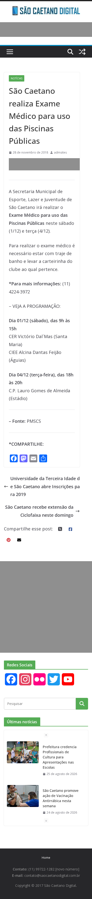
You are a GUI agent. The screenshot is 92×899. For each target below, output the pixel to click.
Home (46, 858)
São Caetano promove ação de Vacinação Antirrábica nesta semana (61, 798)
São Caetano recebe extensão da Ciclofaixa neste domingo (39, 511)
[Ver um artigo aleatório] (82, 52)
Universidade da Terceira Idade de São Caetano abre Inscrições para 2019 (45, 486)
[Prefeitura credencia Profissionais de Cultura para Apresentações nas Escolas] (23, 752)
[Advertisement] (50, 164)
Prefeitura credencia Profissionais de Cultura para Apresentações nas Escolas (60, 757)
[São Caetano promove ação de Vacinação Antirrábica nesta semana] (23, 796)
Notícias (16, 78)
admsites (60, 152)
